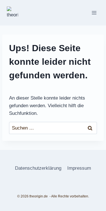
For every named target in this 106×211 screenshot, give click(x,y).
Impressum (79, 168)
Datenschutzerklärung (38, 168)
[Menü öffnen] (94, 12)
